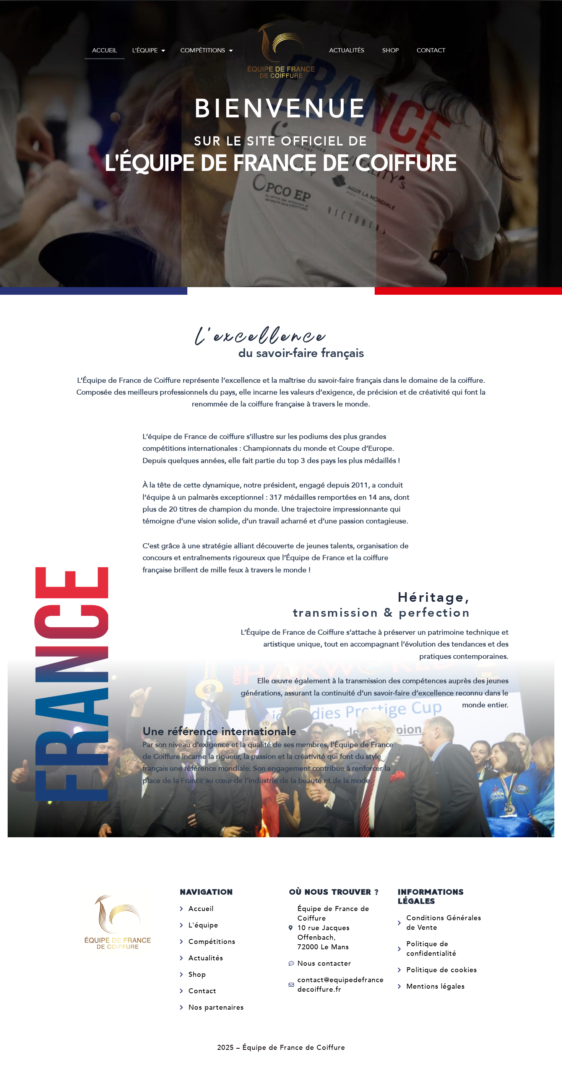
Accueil (104, 50)
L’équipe (145, 50)
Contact (431, 50)
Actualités (346, 50)
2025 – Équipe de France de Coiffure (281, 1048)
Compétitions (202, 50)
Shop (390, 50)
